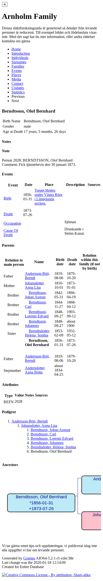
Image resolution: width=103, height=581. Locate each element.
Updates (17, 88)
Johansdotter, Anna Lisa (35, 285)
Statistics (18, 92)
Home (16, 49)
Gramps (29, 558)
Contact (17, 83)
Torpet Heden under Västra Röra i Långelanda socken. (48, 196)
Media (16, 79)
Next (15, 101)
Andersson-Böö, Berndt (29, 421)
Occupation (12, 223)
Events (16, 71)
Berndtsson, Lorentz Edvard (37, 314)
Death (8, 214)
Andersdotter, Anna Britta (35, 370)
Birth (7, 198)
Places (16, 75)
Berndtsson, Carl (43, 434)
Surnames (18, 62)
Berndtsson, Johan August (36, 295)
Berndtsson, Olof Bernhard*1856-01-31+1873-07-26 (41, 502)
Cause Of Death (11, 232)
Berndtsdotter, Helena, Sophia (37, 333)
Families (17, 66)
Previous (18, 96)
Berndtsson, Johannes (36, 323)
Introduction (20, 53)
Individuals (19, 58)
